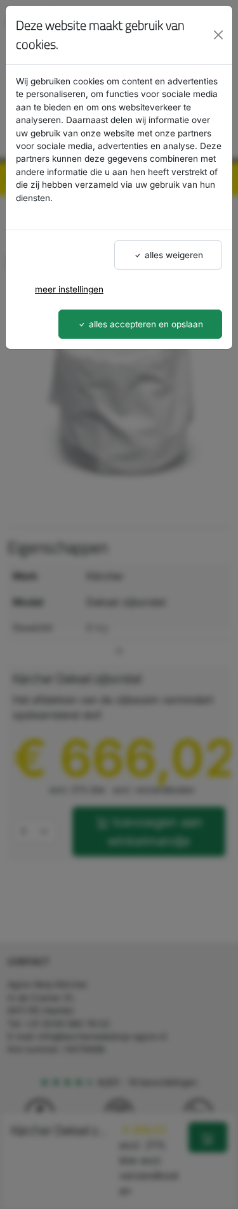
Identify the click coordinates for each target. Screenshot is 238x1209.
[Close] (218, 34)
